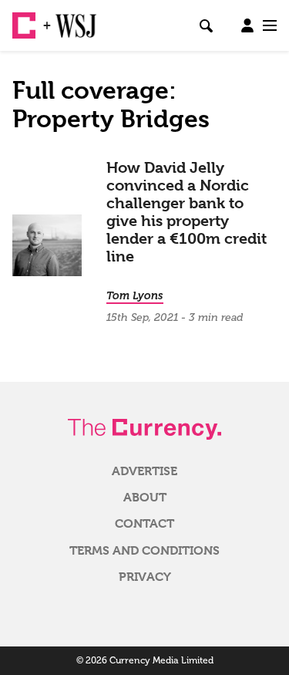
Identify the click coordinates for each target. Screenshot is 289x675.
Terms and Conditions (144, 551)
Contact (144, 524)
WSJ (68, 19)
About (144, 498)
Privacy (145, 577)
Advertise (144, 471)
